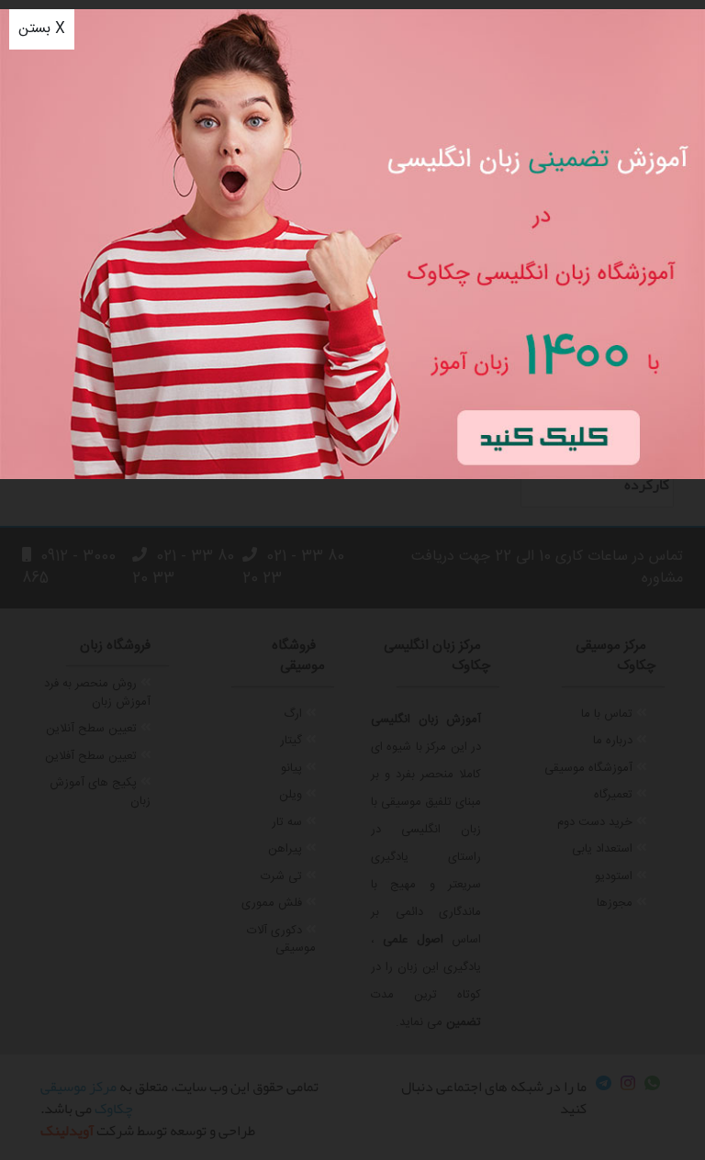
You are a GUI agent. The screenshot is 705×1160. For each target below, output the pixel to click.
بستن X (41, 29)
